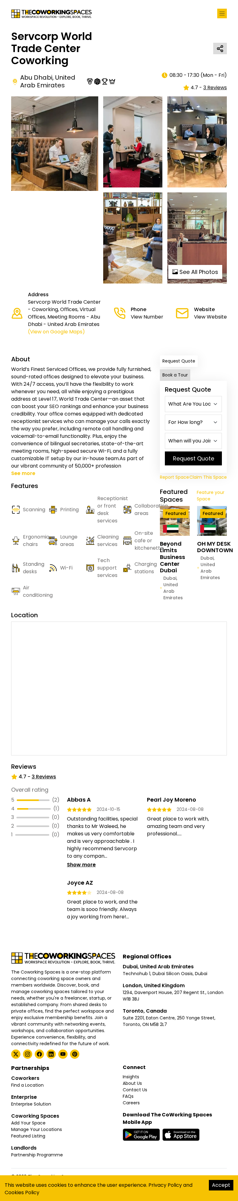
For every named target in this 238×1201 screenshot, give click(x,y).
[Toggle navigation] (222, 13)
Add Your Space (28, 1123)
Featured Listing (28, 1136)
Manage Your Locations (36, 1129)
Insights (131, 1077)
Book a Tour (175, 375)
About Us (132, 1083)
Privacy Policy (165, 1185)
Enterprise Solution (31, 1104)
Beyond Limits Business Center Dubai (172, 557)
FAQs (128, 1096)
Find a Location (27, 1085)
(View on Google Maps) (56, 331)
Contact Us (135, 1090)
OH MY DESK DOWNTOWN (215, 547)
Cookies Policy (22, 1192)
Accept (221, 1185)
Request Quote (178, 361)
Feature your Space (210, 495)
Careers (131, 1103)
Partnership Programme (37, 1155)
